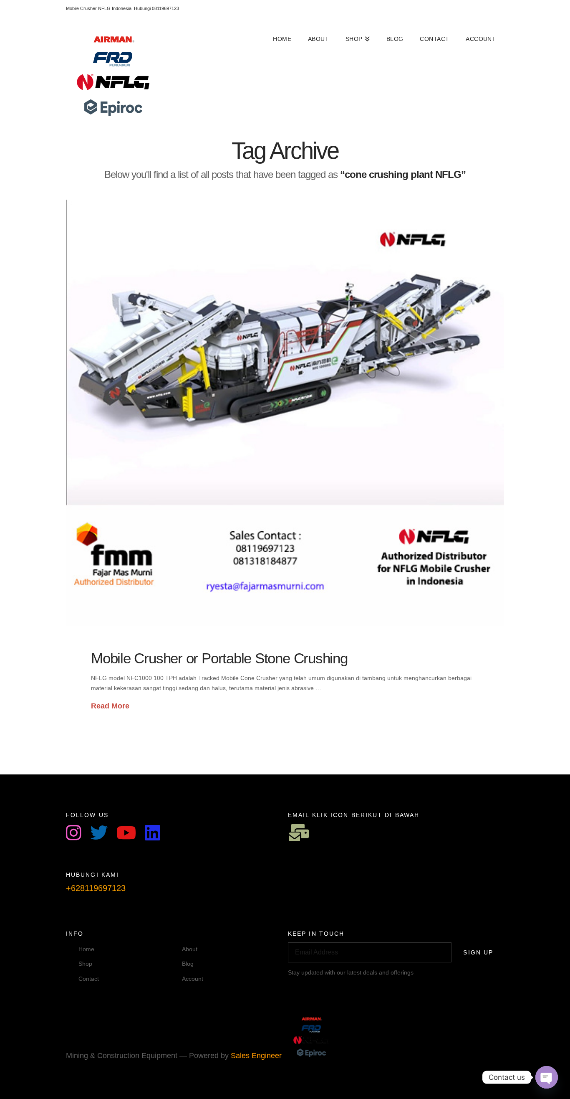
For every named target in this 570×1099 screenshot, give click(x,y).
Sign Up (478, 952)
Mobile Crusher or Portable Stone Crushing (219, 658)
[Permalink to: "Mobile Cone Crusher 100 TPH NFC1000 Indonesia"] (285, 413)
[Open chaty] (546, 1077)
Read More (110, 706)
